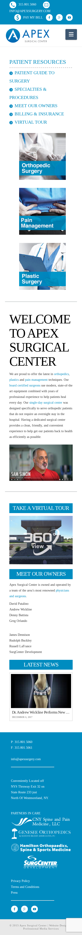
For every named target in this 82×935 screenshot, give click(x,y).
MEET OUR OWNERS (36, 105)
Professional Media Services (41, 928)
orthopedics (61, 374)
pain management (36, 379)
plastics (14, 379)
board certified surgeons (24, 385)
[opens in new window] (50, 17)
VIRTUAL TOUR (31, 122)
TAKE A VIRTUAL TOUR (41, 508)
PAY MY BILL (33, 17)
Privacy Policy (20, 881)
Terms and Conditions (25, 887)
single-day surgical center (45, 402)
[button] (71, 34)
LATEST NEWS (41, 665)
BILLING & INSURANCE (39, 113)
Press (14, 892)
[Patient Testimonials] (41, 463)
